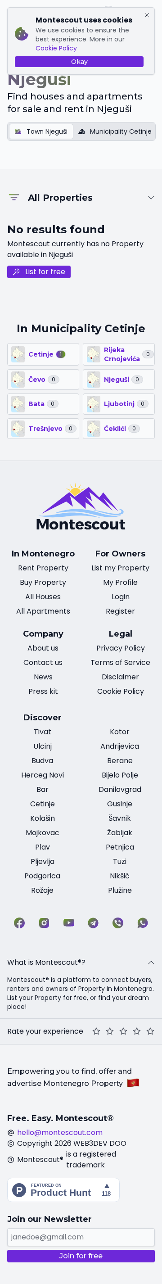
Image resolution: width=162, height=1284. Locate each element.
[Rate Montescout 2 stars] (109, 1031)
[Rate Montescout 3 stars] (123, 1031)
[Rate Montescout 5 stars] (150, 1031)
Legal (120, 634)
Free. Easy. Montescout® (60, 1118)
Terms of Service (120, 662)
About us (42, 648)
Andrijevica (119, 746)
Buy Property (43, 582)
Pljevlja (42, 861)
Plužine (120, 890)
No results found (56, 229)
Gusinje (119, 804)
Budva (42, 760)
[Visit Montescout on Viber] (117, 923)
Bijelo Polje (120, 775)
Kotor (120, 732)
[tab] (41, 131)
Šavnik (119, 818)
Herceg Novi (42, 775)
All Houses (43, 597)
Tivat (42, 732)
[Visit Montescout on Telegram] (93, 923)
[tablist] (81, 131)
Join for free (81, 1256)
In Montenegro (43, 554)
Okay (79, 62)
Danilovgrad (120, 789)
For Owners (120, 554)
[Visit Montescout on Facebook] (19, 923)
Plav (42, 847)
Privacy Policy (120, 648)
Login (121, 597)
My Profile (120, 582)
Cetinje (42, 804)
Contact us (43, 662)
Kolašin (42, 818)
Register (120, 611)
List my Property (120, 568)
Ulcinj (42, 746)
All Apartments (43, 611)
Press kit (43, 691)
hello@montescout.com (60, 1132)
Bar (42, 789)
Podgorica (42, 876)
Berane (120, 760)
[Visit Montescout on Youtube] (68, 923)
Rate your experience (45, 1031)
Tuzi (119, 861)
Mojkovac (42, 832)
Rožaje (42, 890)
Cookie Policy (56, 48)
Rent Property (43, 568)
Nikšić (120, 876)
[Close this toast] (147, 15)
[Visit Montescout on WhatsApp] (142, 923)
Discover (42, 718)
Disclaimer (120, 677)
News (43, 677)
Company (43, 634)
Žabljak (119, 832)
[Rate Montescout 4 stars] (136, 1031)
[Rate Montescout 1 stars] (96, 1031)
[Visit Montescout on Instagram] (44, 923)
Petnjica (120, 847)
